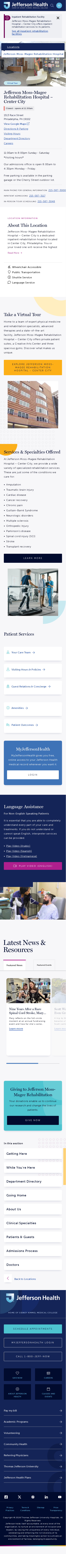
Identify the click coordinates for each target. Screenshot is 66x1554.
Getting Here (16, 1154)
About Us (13, 1209)
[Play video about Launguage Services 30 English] (33, 901)
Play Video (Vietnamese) (21, 856)
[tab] (14, 965)
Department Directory (17, 138)
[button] (22, 1063)
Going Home (16, 1195)
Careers (8, 143)
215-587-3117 (37, 195)
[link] (33, 33)
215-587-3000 (57, 190)
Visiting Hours (12, 133)
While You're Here (20, 1167)
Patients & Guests (20, 1237)
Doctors (12, 1265)
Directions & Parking (16, 128)
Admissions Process (22, 1251)
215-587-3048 (46, 201)
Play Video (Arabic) (18, 845)
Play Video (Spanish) (19, 851)
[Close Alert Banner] (58, 18)
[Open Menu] (59, 5)
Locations (13, 46)
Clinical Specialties (21, 1223)
